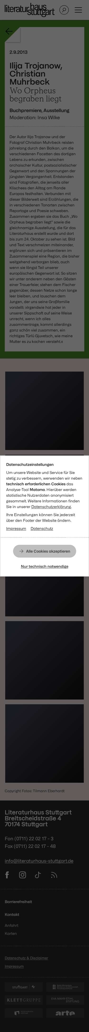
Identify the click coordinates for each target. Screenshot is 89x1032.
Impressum (16, 528)
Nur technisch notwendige (44, 566)
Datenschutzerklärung (51, 507)
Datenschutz (42, 528)
